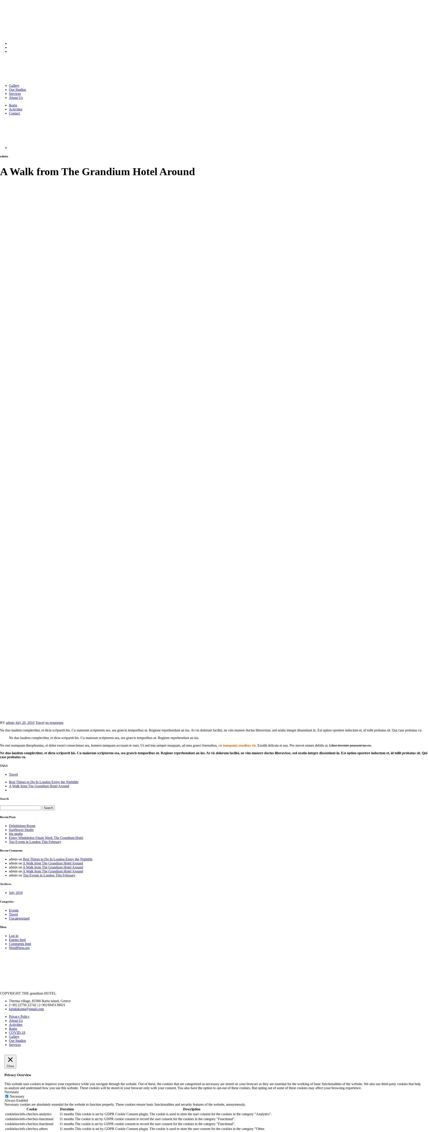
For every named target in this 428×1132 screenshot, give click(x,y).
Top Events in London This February (35, 842)
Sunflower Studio (21, 830)
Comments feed (20, 944)
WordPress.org (19, 948)
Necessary (17, 1096)
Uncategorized (19, 918)
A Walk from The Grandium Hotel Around (39, 786)
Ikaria (13, 105)
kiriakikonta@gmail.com (26, 1009)
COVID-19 (17, 1032)
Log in (13, 936)
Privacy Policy (19, 1016)
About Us (16, 98)
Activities (15, 109)
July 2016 (16, 893)
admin (10, 723)
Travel (39, 723)
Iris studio (16, 834)
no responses (54, 723)
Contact (14, 113)
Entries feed (17, 940)
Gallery (14, 85)
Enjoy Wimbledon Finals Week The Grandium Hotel (46, 838)
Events (14, 910)
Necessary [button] (11, 1092)
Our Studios (17, 89)
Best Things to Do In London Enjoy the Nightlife (43, 782)
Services (15, 94)
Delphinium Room (22, 826)
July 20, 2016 (25, 723)
